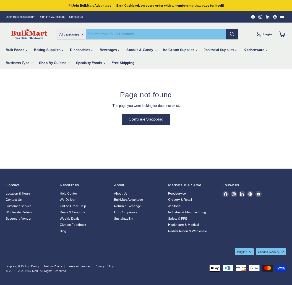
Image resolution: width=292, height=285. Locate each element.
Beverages (109, 50)
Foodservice (177, 193)
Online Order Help (73, 206)
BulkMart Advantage (128, 199)
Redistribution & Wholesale (187, 231)
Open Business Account (20, 16)
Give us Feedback (73, 224)
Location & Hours (18, 193)
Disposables (80, 50)
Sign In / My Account (52, 16)
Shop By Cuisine (53, 63)
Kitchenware (254, 50)
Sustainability (123, 218)
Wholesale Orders (19, 212)
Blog (63, 231)
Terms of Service (78, 266)
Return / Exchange (127, 206)
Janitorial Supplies (219, 50)
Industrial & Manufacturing (187, 212)
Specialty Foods (89, 63)
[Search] (232, 34)
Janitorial (174, 206)
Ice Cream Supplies (179, 50)
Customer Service (18, 206)
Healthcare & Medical (183, 224)
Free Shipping (123, 63)
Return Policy (53, 266)
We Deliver (68, 199)
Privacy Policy (104, 266)
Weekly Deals (69, 218)
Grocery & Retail (180, 199)
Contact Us (76, 16)
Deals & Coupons (72, 212)
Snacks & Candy (140, 50)
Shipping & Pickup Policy (22, 266)
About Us (120, 193)
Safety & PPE (177, 218)
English (242, 252)
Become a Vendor (18, 218)
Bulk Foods (15, 50)
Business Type (18, 63)
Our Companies (125, 212)
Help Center (68, 193)
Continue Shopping (146, 119)
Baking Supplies (47, 50)
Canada (268, 252)
